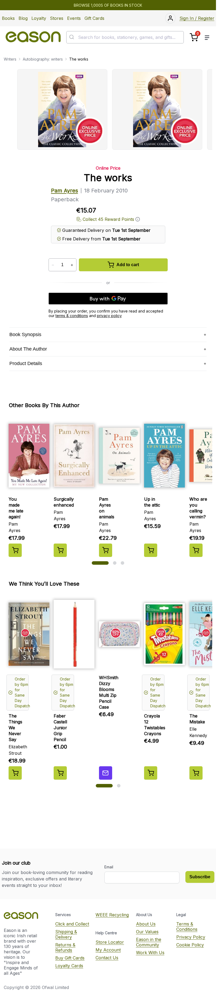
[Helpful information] (137, 219)
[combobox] (125, 37)
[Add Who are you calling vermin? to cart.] (196, 550)
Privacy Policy (190, 937)
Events (74, 18)
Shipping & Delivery (66, 934)
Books (8, 18)
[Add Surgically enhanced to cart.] (60, 550)
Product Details (25, 363)
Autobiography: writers (43, 59)
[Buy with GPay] (108, 298)
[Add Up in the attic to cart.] (150, 550)
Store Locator (110, 942)
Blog (23, 18)
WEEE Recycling (112, 914)
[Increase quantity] (72, 265)
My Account (108, 950)
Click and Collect (72, 924)
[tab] (100, 563)
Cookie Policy (190, 944)
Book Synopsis (25, 334)
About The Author (28, 349)
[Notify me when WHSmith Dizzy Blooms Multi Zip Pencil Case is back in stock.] (105, 773)
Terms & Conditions (186, 926)
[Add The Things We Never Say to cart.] (15, 773)
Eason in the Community (148, 942)
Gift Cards (94, 18)
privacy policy (109, 315)
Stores (56, 18)
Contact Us (107, 957)
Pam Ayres (64, 190)
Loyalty (38, 18)
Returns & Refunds (65, 947)
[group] (114, 109)
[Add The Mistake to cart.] (196, 773)
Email (108, 867)
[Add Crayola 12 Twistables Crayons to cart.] (150, 773)
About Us (146, 924)
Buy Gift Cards (70, 958)
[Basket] (194, 37)
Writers (10, 59)
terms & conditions (72, 315)
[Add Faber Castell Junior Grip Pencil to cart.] (60, 773)
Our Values (147, 931)
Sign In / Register (196, 18)
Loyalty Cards (69, 965)
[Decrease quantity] (53, 265)
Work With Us (150, 952)
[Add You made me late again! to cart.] (15, 550)
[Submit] (72, 37)
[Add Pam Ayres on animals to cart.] (105, 550)
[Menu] (207, 37)
